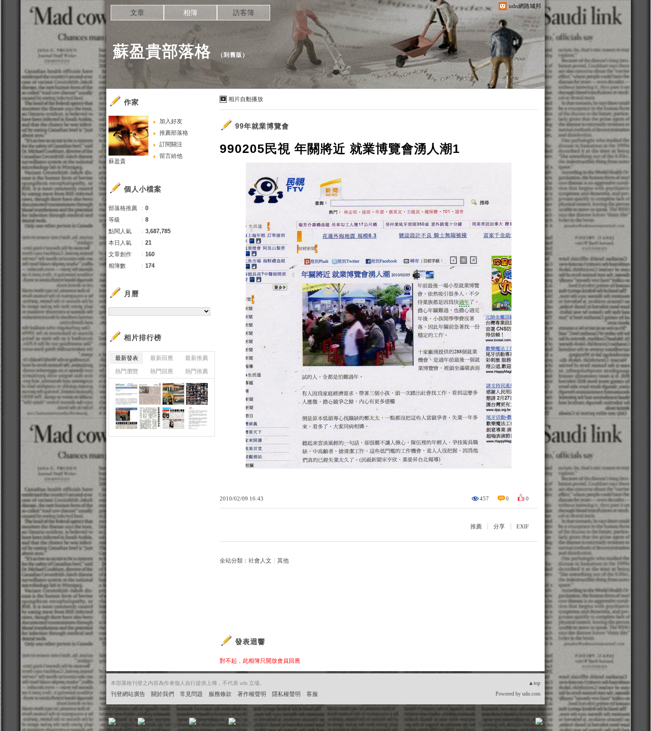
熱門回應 (161, 371)
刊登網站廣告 (128, 694)
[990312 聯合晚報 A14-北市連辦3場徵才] (173, 418)
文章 (137, 12)
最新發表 (126, 358)
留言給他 (170, 155)
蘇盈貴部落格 (162, 51)
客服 (312, 694)
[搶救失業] (150, 394)
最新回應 (161, 358)
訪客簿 (243, 12)
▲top (534, 683)
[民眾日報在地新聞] (126, 418)
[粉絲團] (112, 721)
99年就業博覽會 (262, 126)
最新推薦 (196, 358)
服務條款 (220, 694)
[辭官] (126, 394)
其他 (283, 560)
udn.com (531, 694)
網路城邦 (521, 724)
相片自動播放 (246, 99)
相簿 (190, 12)
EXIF (522, 526)
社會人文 (259, 560)
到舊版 (233, 54)
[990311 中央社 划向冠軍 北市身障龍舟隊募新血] (197, 418)
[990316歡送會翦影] (197, 394)
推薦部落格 (173, 132)
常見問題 (191, 694)
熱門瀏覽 (126, 371)
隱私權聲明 (286, 694)
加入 (499, 724)
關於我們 (162, 694)
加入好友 (170, 121)
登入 (483, 724)
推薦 (476, 526)
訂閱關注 (170, 144)
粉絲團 (126, 724)
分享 (499, 526)
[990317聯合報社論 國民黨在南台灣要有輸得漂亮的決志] (150, 418)
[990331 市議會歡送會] (173, 394)
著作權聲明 (251, 694)
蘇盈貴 (117, 161)
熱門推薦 (196, 371)
